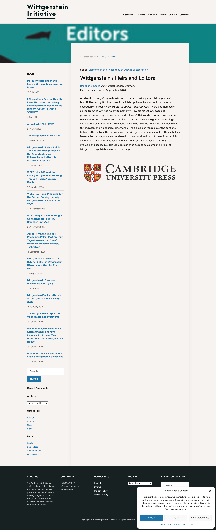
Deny (176, 517)
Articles (152, 14)
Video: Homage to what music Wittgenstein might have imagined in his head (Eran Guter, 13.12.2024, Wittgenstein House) (45, 335)
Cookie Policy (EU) (102, 495)
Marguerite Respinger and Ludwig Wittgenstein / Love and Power (45, 84)
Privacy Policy (101, 491)
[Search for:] (45, 371)
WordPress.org (34, 454)
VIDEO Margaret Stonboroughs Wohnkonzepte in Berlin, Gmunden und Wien (44, 219)
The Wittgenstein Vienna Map (43, 135)
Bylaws (97, 487)
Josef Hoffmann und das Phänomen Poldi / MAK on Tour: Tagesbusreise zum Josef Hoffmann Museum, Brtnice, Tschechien (45, 240)
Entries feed (32, 447)
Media (163, 14)
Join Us (173, 14)
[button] (210, 490)
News (113, 57)
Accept (151, 517)
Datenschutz (179, 524)
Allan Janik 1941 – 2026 (40, 124)
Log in (30, 443)
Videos (30, 429)
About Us (128, 14)
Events (141, 14)
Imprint (189, 524)
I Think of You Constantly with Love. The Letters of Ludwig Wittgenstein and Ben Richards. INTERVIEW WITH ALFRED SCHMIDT (45, 106)
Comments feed (34, 450)
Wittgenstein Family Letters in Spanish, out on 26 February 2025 (44, 298)
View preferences (200, 517)
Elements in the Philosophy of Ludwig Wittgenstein (118, 69)
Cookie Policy (165, 524)
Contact (184, 14)
